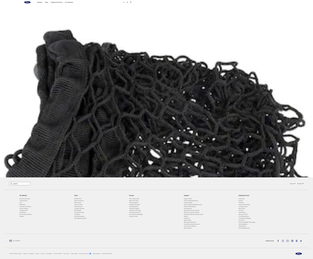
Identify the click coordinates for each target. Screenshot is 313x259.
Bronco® (293, 184)
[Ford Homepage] (298, 254)
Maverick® (300, 184)
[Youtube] (287, 241)
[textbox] (20, 183)
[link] (25, 253)
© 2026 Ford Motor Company (15, 253)
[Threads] (297, 241)
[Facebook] (279, 241)
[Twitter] (283, 241)
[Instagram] (292, 241)
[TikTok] (301, 241)
